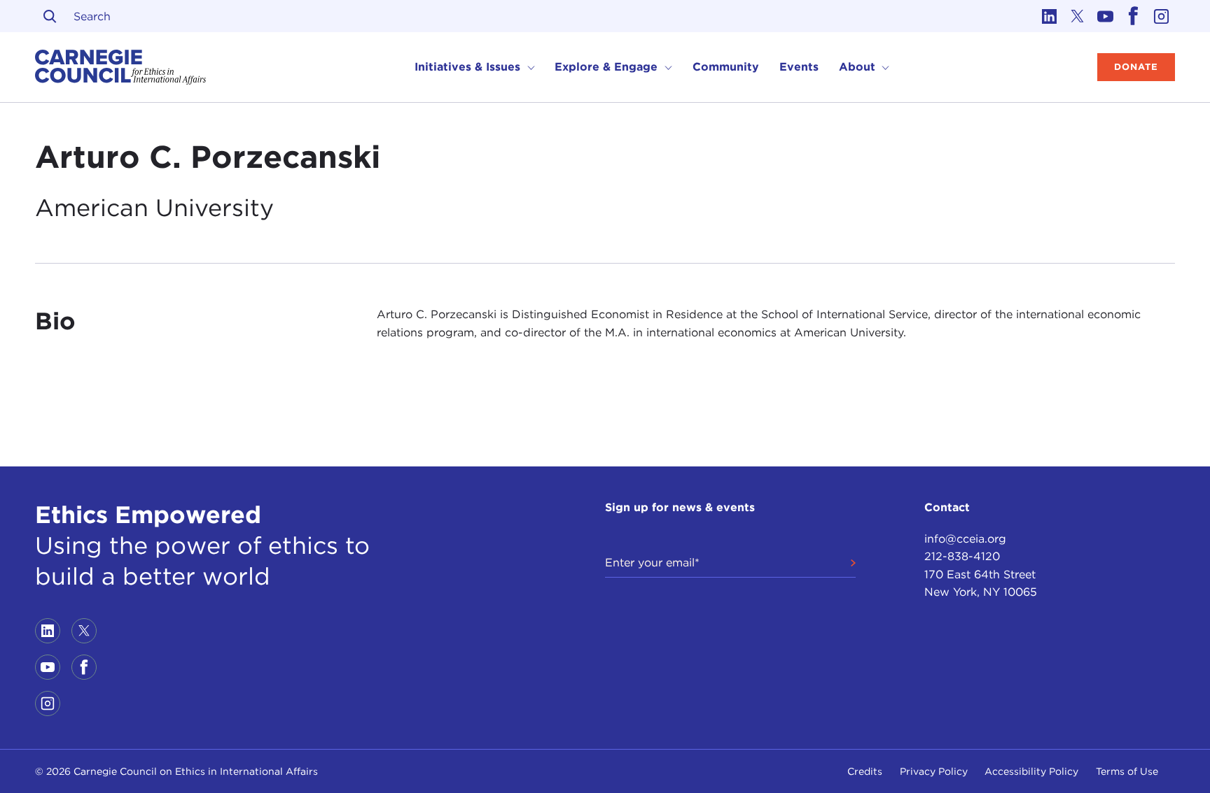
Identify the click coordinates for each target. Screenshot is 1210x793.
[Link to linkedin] (1049, 16)
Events (799, 66)
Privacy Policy (934, 771)
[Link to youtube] (1105, 16)
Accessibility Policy (1031, 771)
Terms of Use (1127, 771)
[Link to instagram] (1161, 16)
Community (726, 66)
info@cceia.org (965, 538)
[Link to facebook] (1133, 16)
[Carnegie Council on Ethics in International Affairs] (121, 67)
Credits (864, 771)
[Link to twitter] (1077, 16)
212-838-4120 (962, 556)
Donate (1136, 67)
